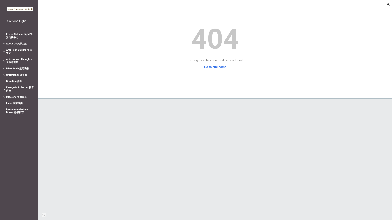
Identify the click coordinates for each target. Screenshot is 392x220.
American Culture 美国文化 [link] (19, 51)
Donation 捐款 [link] (14, 81)
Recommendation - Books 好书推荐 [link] (17, 111)
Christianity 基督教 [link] (16, 74)
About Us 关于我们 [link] (16, 43)
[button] (388, 4)
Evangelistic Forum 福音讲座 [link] (20, 89)
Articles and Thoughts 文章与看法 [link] (19, 61)
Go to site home (215, 67)
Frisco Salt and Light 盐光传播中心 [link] (19, 36)
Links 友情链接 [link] (14, 103)
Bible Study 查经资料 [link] (17, 68)
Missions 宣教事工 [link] (16, 96)
